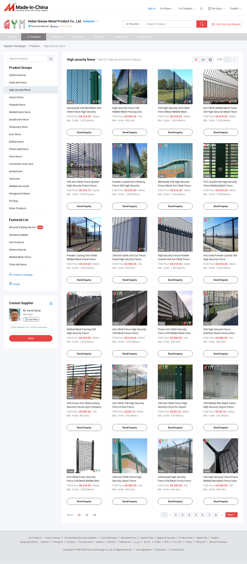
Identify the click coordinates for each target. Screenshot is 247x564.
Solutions (78, 36)
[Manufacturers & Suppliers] (27, 7)
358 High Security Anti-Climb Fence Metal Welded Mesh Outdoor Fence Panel (174, 111)
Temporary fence (18, 127)
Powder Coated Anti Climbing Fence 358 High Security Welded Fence (128, 185)
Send (31, 338)
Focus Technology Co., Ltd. (100, 549)
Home (12, 36)
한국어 (147, 541)
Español (45, 541)
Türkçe (188, 541)
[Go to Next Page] (234, 59)
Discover (99, 36)
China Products (52, 537)
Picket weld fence (18, 149)
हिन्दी (167, 541)
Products (35, 36)
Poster (16, 284)
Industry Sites (146, 537)
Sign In (152, 8)
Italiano (100, 541)
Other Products (17, 208)
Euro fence (15, 134)
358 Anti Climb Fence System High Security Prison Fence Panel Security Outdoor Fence (83, 185)
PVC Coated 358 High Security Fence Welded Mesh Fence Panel (220, 185)
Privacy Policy (177, 549)
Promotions (144, 36)
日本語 (157, 541)
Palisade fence (17, 104)
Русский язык (85, 541)
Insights (215, 537)
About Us (57, 36)
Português (58, 541)
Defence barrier (17, 75)
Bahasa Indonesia (218, 541)
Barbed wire (15, 171)
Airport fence (16, 97)
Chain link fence (18, 82)
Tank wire (14, 178)
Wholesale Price (128, 537)
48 (94, 515)
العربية (137, 541)
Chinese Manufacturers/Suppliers (80, 537)
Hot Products (34, 537)
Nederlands (124, 541)
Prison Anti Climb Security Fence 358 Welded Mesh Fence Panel (175, 333)
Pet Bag (13, 201)
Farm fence (15, 156)
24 (79, 514)
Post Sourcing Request (228, 24)
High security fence (19, 90)
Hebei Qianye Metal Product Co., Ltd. (55, 21)
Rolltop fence (16, 141)
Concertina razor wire (21, 164)
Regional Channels (166, 537)
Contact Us (120, 36)
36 (86, 515)
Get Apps (216, 8)
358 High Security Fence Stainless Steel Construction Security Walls (219, 333)
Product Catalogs (23, 274)
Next (230, 514)
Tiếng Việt (200, 541)
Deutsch (111, 541)
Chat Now (33, 319)
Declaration (161, 549)
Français (71, 541)
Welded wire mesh (19, 186)
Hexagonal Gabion (19, 193)
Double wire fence (19, 119)
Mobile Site (202, 537)
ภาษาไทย (177, 541)
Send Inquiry (84, 132)
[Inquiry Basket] (202, 8)
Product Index (186, 537)
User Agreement (144, 549)
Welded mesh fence (20, 112)
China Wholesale (109, 537)
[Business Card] (51, 303)
